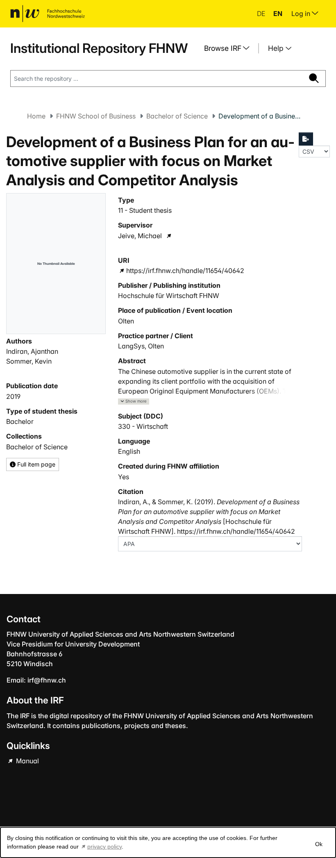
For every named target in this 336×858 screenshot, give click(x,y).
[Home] (47, 13)
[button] (133, 401)
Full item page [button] (35, 464)
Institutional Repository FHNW (99, 48)
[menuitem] (230, 48)
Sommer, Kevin (29, 361)
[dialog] (168, 842)
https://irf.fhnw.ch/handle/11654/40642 (185, 270)
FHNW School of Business (96, 116)
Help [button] (277, 48)
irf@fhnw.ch (46, 680)
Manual (26, 761)
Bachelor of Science (177, 116)
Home (36, 116)
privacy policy (104, 846)
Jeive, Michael (140, 236)
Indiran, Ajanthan (32, 351)
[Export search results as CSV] (306, 139)
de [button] (262, 13)
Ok (318, 844)
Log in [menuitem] (301, 13)
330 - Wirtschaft (143, 426)
